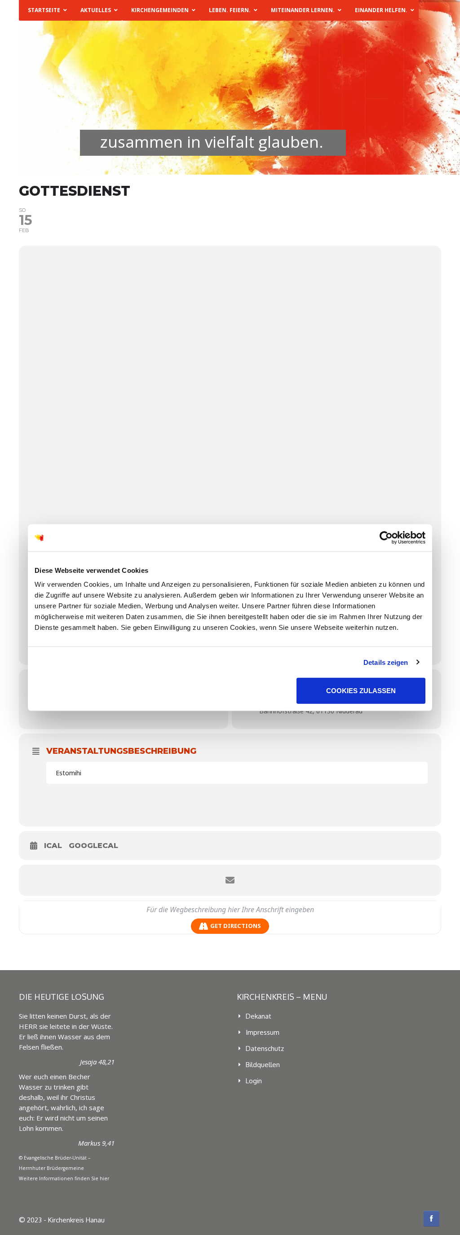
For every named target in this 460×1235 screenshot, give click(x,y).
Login (254, 1081)
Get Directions (235, 926)
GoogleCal (93, 845)
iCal (53, 845)
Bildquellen (263, 1064)
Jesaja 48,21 (97, 1061)
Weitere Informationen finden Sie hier (64, 1178)
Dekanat (258, 1016)
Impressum (262, 1032)
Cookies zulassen (361, 690)
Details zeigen (385, 662)
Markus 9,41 (96, 1142)
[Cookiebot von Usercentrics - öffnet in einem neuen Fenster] (386, 537)
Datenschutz (265, 1048)
